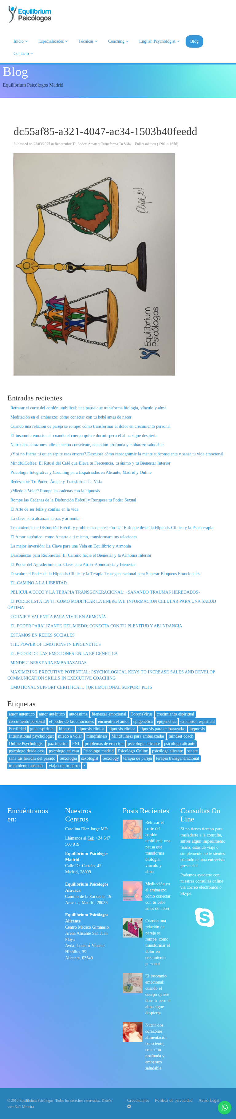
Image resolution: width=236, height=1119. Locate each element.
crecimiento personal (27, 721)
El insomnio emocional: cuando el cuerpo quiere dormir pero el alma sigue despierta (83, 435)
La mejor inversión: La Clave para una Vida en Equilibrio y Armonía (70, 546)
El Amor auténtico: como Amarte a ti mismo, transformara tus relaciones (73, 537)
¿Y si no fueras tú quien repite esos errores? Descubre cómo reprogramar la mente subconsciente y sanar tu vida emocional (116, 454)
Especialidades (51, 41)
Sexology (111, 758)
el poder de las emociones (71, 721)
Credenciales (138, 1100)
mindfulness (96, 736)
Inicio (19, 41)
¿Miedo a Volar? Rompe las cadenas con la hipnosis (55, 491)
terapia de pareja (137, 758)
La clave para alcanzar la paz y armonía (44, 518)
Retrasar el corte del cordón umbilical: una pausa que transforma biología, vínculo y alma (88, 408)
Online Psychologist (26, 743)
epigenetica (143, 721)
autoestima (78, 714)
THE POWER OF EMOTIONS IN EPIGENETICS (55, 644)
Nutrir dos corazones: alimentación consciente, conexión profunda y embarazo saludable (86, 445)
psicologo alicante (179, 743)
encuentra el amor (113, 721)
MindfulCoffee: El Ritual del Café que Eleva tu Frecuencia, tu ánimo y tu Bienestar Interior (90, 463)
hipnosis (66, 729)
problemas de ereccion (104, 743)
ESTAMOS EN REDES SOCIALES (42, 635)
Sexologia (68, 758)
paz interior (58, 743)
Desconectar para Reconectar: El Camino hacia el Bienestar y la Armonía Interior (80, 555)
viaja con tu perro (64, 765)
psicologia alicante (144, 743)
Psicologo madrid (98, 751)
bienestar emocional (109, 714)
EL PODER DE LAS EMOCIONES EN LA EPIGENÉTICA (64, 653)
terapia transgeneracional (177, 758)
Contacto (22, 53)
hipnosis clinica (90, 729)
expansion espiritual (197, 721)
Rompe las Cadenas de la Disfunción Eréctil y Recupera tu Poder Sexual (73, 500)
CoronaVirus (141, 714)
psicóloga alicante (167, 751)
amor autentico (22, 714)
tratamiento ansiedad (27, 765)
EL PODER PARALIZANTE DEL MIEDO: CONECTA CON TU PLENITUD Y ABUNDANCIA (96, 626)
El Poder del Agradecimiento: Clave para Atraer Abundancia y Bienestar (73, 564)
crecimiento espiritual (175, 714)
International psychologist (31, 736)
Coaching (117, 41)
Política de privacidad (174, 1100)
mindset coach (181, 736)
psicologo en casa (64, 751)
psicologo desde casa (27, 751)
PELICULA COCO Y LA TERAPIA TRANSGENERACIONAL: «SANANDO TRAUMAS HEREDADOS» (105, 592)
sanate (192, 751)
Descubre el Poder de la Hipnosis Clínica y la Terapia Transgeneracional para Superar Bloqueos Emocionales (105, 573)
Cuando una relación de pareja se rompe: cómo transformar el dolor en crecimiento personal (90, 426)
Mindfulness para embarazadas (138, 736)
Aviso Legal (209, 1100)
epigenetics (166, 721)
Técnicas (86, 41)
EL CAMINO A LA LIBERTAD (38, 583)
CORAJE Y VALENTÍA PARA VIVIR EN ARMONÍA (58, 616)
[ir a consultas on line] (204, 918)
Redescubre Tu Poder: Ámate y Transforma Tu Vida (93, 144)
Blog (194, 41)
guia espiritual (42, 729)
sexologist (89, 758)
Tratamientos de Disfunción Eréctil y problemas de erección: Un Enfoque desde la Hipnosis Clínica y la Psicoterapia (111, 527)
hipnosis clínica (121, 729)
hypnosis (197, 729)
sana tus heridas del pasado (32, 758)
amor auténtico (52, 714)
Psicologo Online (133, 751)
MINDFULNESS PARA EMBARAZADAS (48, 663)
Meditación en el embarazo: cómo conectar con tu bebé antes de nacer (71, 417)
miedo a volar (70, 736)
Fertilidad (17, 729)
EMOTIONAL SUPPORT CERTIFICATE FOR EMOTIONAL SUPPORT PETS (81, 687)
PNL (76, 743)
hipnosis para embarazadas (162, 729)
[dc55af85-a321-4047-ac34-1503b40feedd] (118, 264)
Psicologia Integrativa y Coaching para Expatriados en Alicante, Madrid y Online (80, 472)
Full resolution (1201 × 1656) (156, 144)
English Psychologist (158, 41)
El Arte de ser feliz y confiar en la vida (44, 509)
